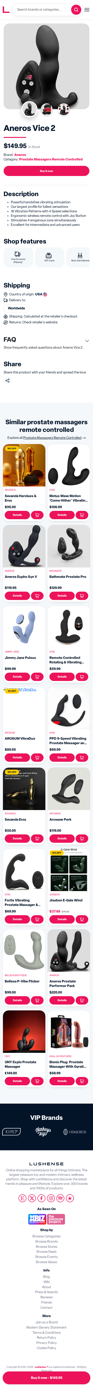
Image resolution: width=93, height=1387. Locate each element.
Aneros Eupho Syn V (21, 577)
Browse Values (46, 1262)
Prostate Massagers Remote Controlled (51, 159)
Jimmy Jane (12, 652)
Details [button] (17, 515)
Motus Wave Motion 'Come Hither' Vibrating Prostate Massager (68, 500)
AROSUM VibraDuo (20, 738)
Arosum (10, 733)
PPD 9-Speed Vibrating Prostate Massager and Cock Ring (67, 743)
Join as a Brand (46, 1322)
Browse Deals (46, 1251)
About (46, 1287)
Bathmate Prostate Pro (67, 577)
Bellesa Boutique (16, 975)
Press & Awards (46, 1292)
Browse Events (46, 1257)
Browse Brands (46, 1241)
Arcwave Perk (60, 819)
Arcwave (55, 813)
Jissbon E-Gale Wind (65, 900)
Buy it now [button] (46, 171)
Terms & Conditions (47, 1332)
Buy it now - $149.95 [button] (46, 1378)
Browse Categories (46, 1236)
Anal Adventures (60, 1056)
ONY (7, 1056)
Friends (46, 1302)
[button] (37, 515)
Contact (46, 1307)
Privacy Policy (46, 1343)
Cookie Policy (46, 1348)
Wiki (47, 1282)
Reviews (46, 1297)
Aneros (20, 155)
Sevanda (10, 490)
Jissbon (54, 894)
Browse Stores (46, 1246)
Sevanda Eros (15, 819)
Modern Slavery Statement (46, 1327)
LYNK (52, 490)
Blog (46, 1276)
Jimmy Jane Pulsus (20, 658)
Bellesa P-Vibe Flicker (22, 981)
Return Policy (46, 1337)
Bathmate (55, 571)
